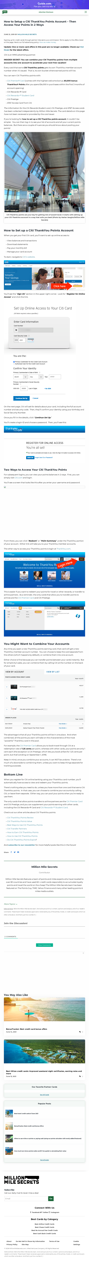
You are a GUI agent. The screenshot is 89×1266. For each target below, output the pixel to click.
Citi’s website (29, 257)
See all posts (44, 1160)
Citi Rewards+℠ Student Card (20, 95)
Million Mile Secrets (27, 34)
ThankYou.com (64, 549)
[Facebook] (11, 852)
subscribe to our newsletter (21, 845)
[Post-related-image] (44, 1009)
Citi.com (18, 478)
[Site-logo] (5, 12)
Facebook (36, 1212)
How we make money (47, 42)
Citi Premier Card (26, 598)
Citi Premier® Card (16, 81)
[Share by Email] (18, 852)
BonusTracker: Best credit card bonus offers (26, 1029)
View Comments (44, 945)
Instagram (55, 1212)
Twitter (45, 1212)
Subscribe (9, 1190)
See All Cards (44, 1095)
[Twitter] (15, 852)
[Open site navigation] (85, 12)
